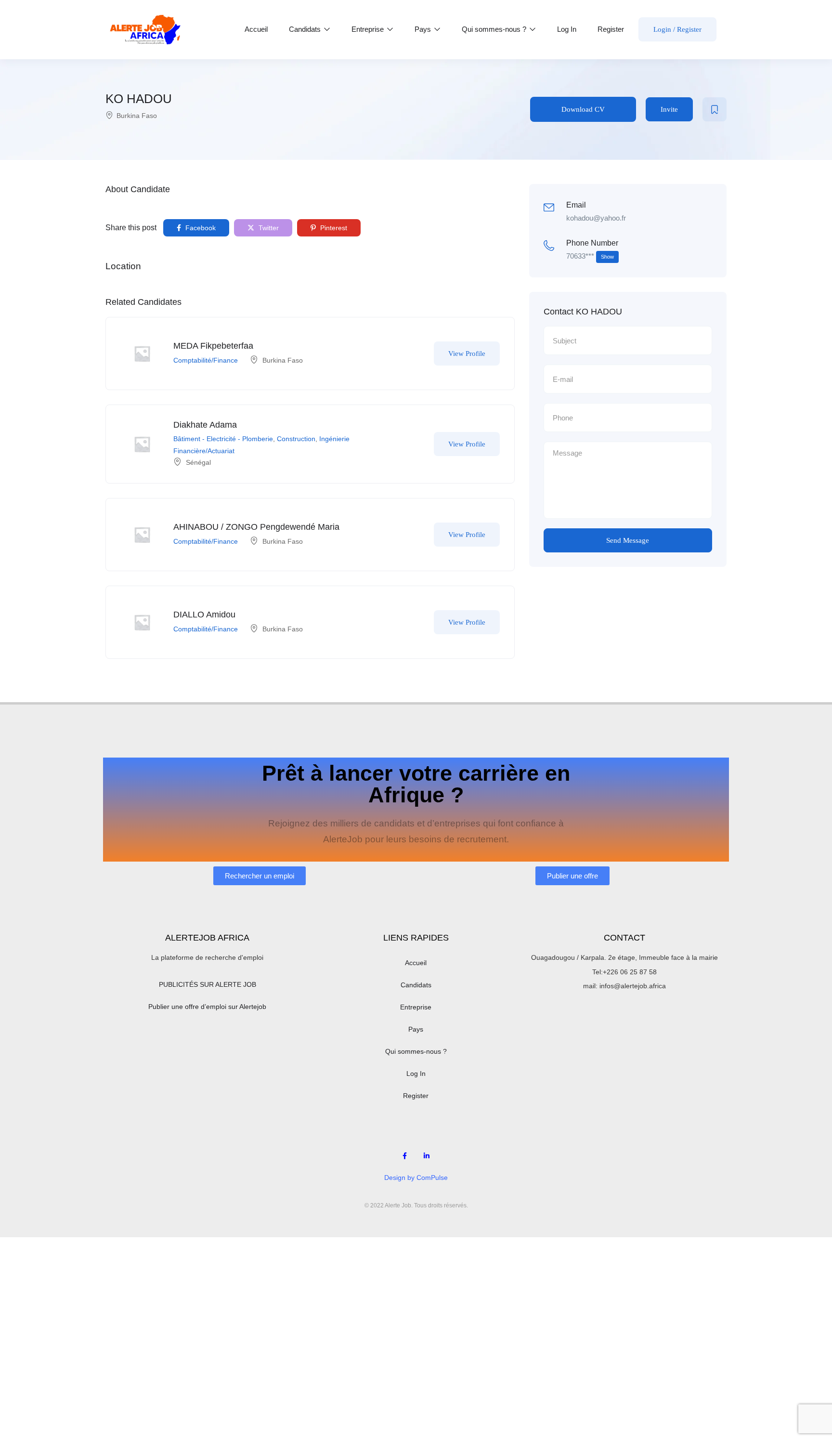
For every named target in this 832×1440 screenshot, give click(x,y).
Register (611, 29)
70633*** (590, 256)
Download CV (583, 109)
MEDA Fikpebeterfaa (213, 346)
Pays (424, 29)
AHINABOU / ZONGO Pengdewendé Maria (256, 527)
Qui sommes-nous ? (495, 29)
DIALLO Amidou (204, 614)
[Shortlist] (714, 109)
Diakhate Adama (205, 425)
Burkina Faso (137, 115)
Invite (669, 109)
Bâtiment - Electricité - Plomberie (223, 439)
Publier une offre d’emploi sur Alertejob (207, 1006)
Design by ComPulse (416, 1177)
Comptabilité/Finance (205, 360)
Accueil (256, 29)
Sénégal (198, 462)
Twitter (268, 228)
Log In (566, 29)
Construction (296, 439)
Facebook (199, 228)
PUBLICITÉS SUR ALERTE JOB (207, 984)
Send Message (627, 540)
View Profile (466, 353)
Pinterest (332, 228)
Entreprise (368, 29)
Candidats (306, 29)
